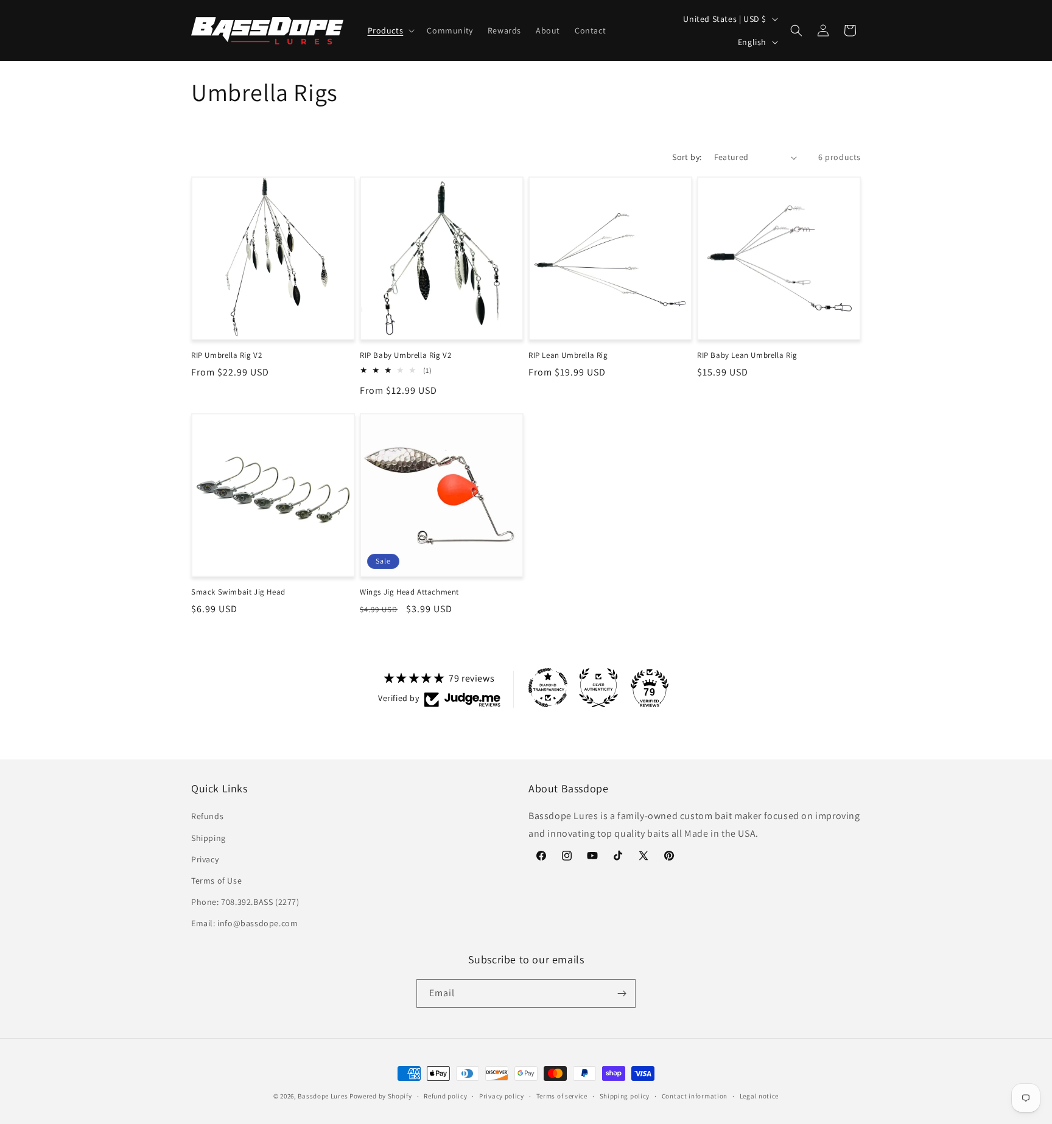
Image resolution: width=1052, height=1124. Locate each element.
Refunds (207, 816)
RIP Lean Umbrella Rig (568, 355)
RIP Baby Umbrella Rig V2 (405, 355)
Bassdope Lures (323, 1096)
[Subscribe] (621, 993)
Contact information (695, 1096)
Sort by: (686, 157)
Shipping (208, 838)
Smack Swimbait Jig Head (238, 592)
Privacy (205, 859)
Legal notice (759, 1096)
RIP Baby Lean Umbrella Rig (747, 355)
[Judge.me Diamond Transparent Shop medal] (547, 687)
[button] (390, 30)
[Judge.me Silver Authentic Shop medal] (598, 687)
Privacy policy (501, 1096)
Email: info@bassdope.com (244, 923)
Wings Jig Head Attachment (409, 592)
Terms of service (561, 1096)
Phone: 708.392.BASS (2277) (245, 901)
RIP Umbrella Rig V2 (226, 355)
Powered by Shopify (380, 1096)
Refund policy (445, 1096)
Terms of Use (216, 880)
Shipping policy (625, 1096)
